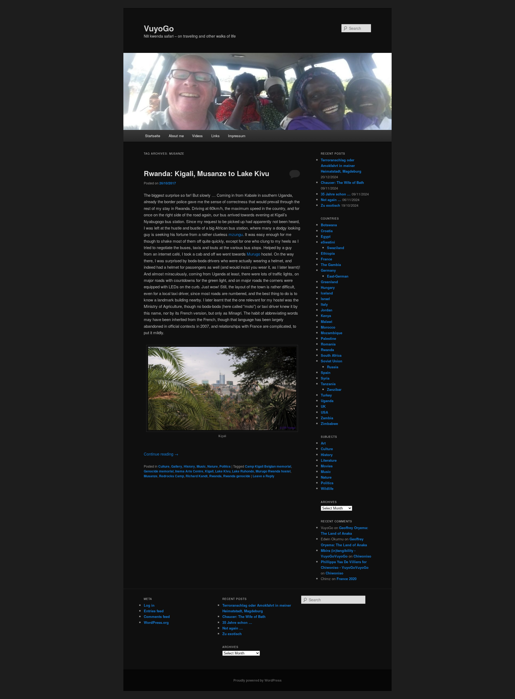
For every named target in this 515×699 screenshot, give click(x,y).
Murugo (253, 254)
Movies (327, 465)
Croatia (327, 230)
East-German (337, 276)
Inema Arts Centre (189, 471)
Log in (149, 605)
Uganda (327, 400)
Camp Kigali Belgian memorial (268, 466)
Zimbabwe (329, 423)
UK (323, 406)
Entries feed (154, 610)
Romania (328, 344)
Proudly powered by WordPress (257, 680)
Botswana (329, 224)
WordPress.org (156, 622)
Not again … (331, 199)
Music (201, 466)
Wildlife (327, 488)
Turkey (326, 395)
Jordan (326, 309)
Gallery (176, 466)
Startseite (152, 135)
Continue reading (161, 454)
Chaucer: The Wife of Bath (342, 182)
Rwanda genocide (236, 476)
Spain (325, 372)
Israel (325, 298)
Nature (212, 466)
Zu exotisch (330, 205)
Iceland (327, 293)
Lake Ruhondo (243, 471)
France (326, 258)
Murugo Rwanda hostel (273, 471)
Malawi (326, 321)
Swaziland (335, 247)
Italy (324, 304)
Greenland (329, 281)
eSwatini (328, 242)
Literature (329, 460)
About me (176, 135)
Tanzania (328, 383)
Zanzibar (334, 389)
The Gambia (331, 264)
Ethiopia (328, 253)
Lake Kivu (222, 471)
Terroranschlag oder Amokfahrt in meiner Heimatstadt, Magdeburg (341, 165)
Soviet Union (331, 360)
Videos (197, 135)
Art (323, 443)
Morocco (328, 327)
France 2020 (346, 578)
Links (215, 135)
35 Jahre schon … (336, 193)
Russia (332, 366)
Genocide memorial (159, 471)
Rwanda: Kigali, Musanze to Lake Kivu (206, 173)
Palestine (328, 338)
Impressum (236, 135)
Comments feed (157, 616)
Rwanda (215, 476)
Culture (164, 466)
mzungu (236, 234)
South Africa (331, 355)
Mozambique (331, 332)
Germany (328, 270)
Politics (225, 466)
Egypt (325, 236)
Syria (325, 378)
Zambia (327, 417)
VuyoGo (159, 28)
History (189, 466)
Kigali (209, 471)
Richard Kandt (197, 476)
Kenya (326, 315)
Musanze (150, 476)
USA (324, 412)
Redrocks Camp (171, 476)
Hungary (328, 287)
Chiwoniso (362, 556)
